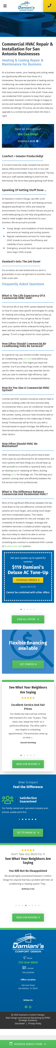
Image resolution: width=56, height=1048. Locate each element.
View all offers (26, 619)
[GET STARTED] (28, 661)
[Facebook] (26, 1007)
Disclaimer (20, 1023)
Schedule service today (27, 1044)
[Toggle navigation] (5, 6)
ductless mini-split (13, 546)
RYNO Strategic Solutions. (34, 1019)
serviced (27, 358)
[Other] (30, 1007)
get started (27, 664)
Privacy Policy (34, 1023)
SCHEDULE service (27, 580)
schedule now (27, 141)
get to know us (26, 832)
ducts (13, 474)
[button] (21, 609)
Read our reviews (27, 764)
